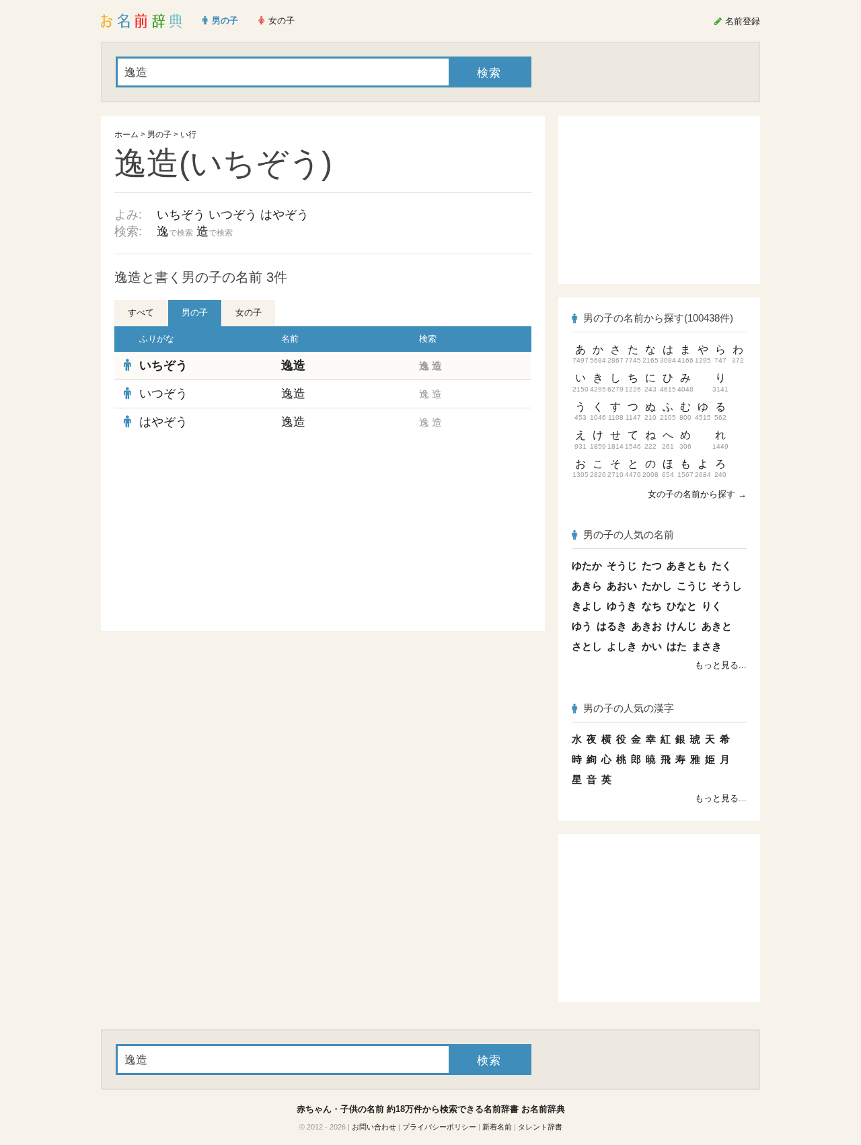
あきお (647, 626)
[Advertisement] (215, 533)
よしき (622, 646)
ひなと (682, 606)
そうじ (622, 565)
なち (652, 606)
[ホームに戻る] (141, 21)
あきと (717, 626)
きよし (587, 606)
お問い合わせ (374, 1127)
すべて (141, 312)
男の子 (159, 134)
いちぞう (181, 214)
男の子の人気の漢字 (628, 708)
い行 (188, 134)
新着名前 (497, 1127)
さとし (587, 646)
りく (712, 606)
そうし (727, 585)
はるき (612, 626)
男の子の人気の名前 (628, 534)
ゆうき (622, 606)
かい (652, 646)
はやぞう (284, 214)
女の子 (248, 312)
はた (677, 646)
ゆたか (587, 565)
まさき (706, 646)
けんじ (682, 626)
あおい (622, 585)
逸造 (293, 365)
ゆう (582, 626)
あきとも (687, 565)
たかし (657, 585)
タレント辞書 (540, 1127)
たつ (652, 565)
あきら (587, 585)
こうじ (692, 585)
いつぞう (233, 214)
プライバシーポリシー (439, 1127)
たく (722, 565)
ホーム (126, 134)
